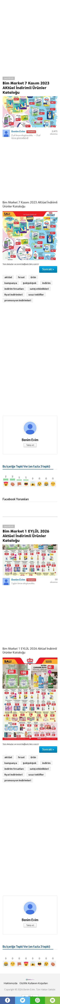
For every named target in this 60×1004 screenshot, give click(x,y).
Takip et (30, 445)
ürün (33, 277)
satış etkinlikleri (39, 288)
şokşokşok (29, 282)
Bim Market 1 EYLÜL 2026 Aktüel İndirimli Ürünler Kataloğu (26, 536)
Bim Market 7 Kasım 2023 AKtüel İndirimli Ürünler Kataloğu (26, 88)
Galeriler (8, 78)
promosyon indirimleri (17, 300)
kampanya (10, 282)
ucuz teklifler (36, 294)
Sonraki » (48, 269)
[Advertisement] (30, 40)
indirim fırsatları (14, 288)
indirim (46, 282)
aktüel (8, 277)
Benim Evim (18, 131)
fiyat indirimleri (13, 294)
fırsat (21, 277)
